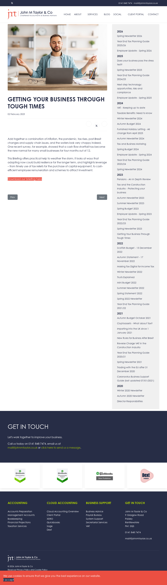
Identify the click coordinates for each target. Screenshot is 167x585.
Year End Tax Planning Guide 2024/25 (133, 77)
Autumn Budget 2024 (129, 123)
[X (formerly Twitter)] (96, 125)
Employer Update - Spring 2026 (134, 50)
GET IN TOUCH (28, 426)
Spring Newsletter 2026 (129, 36)
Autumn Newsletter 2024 (130, 138)
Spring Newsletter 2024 (129, 169)
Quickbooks (53, 522)
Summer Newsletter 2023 (130, 203)
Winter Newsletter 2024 (129, 118)
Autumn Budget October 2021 (134, 318)
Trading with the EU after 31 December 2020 (132, 369)
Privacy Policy (23, 570)
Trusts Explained (126, 277)
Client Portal (136, 14)
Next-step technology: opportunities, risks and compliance (129, 88)
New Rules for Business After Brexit (135, 338)
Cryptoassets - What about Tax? (134, 323)
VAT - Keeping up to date (131, 107)
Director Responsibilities (130, 401)
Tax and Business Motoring (131, 143)
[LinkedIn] (104, 124)
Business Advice (94, 511)
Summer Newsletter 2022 (130, 288)
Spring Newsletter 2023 (129, 228)
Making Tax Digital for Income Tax (135, 266)
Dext (49, 529)
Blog (107, 14)
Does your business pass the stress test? (135, 62)
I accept (8, 579)
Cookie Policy (41, 570)
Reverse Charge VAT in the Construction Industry (131, 345)
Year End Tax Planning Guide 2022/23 (133, 221)
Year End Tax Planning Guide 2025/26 (133, 43)
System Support (94, 518)
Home (67, 14)
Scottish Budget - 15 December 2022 (134, 249)
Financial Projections (19, 522)
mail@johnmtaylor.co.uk (146, 3)
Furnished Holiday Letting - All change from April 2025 (133, 131)
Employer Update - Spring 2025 (134, 97)
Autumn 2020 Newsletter (130, 395)
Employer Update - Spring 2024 (134, 154)
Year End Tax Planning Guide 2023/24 (133, 162)
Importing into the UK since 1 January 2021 (133, 330)
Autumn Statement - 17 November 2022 (130, 259)
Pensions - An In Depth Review (134, 179)
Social (117, 14)
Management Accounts (21, 515)
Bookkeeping (15, 518)
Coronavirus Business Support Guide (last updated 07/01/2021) (135, 378)
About (77, 14)
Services (93, 14)
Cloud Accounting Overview (63, 511)
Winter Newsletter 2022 (129, 271)
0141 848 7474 (125, 3)
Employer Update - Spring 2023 (134, 214)
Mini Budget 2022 (126, 282)
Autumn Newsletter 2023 (130, 197)
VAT (88, 526)
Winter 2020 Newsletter (129, 390)
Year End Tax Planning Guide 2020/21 (133, 354)
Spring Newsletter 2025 (129, 69)
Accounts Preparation (20, 511)
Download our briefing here (25, 179)
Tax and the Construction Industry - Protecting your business (131, 188)
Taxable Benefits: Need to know (134, 113)
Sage (50, 526)
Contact (153, 14)
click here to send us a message (60, 447)
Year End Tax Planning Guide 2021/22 (133, 306)
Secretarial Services (96, 522)
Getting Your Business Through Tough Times (133, 236)
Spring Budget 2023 (128, 208)
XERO (50, 518)
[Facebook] (88, 124)
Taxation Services (17, 526)
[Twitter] (12, 3)
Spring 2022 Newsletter (129, 298)
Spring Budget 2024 (128, 149)
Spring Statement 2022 (129, 293)
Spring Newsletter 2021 (129, 362)
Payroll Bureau (94, 515)
